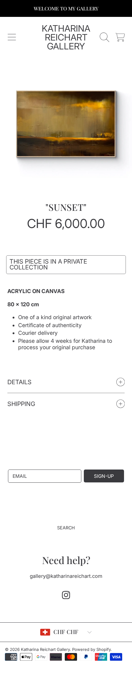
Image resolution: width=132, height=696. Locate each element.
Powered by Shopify (91, 649)
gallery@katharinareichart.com (66, 576)
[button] (11, 37)
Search (66, 527)
